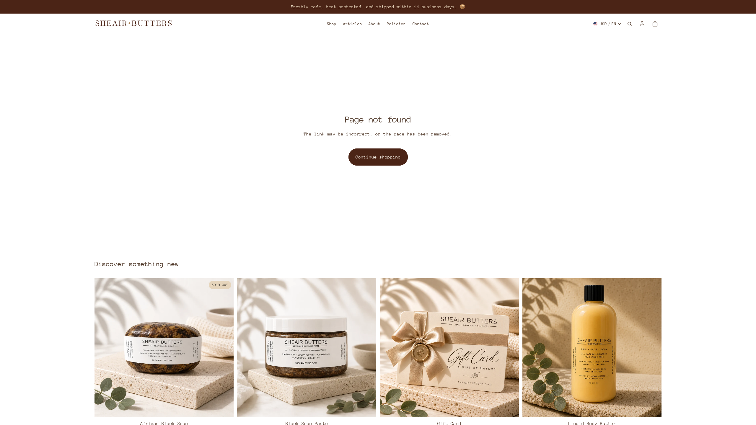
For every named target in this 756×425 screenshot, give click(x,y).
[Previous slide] (103, 347)
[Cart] (655, 23)
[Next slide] (225, 347)
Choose (514, 408)
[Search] (629, 23)
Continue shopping (378, 156)
